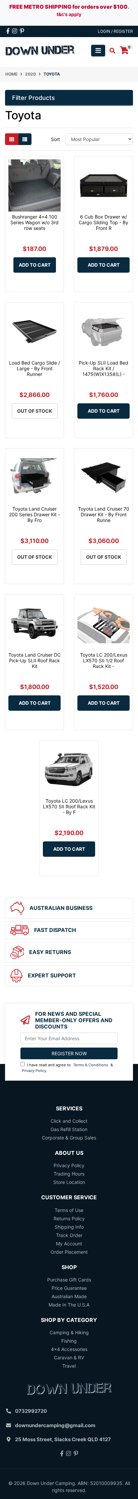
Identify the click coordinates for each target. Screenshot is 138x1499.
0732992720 (31, 1411)
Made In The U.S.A (69, 1305)
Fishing (69, 1341)
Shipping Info (69, 1227)
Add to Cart (35, 265)
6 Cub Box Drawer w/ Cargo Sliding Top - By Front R (103, 222)
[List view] (24, 139)
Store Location (69, 1182)
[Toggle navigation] (98, 50)
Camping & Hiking (69, 1332)
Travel (69, 1366)
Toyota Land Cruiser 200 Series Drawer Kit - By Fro (34, 514)
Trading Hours (69, 1174)
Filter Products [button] (33, 97)
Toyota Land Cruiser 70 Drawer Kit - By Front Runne (103, 514)
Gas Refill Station (69, 1129)
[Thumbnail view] (11, 139)
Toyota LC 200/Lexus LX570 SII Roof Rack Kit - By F (69, 806)
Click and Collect (69, 1121)
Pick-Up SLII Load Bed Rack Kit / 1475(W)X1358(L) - (103, 368)
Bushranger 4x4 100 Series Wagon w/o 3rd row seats (34, 222)
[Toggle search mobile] (110, 50)
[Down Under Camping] (40, 50)
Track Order (69, 1235)
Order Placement (69, 1252)
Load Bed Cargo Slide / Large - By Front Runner (34, 368)
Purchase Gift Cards (69, 1279)
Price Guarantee (69, 1288)
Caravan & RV (69, 1357)
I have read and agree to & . (67, 1068)
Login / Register (115, 31)
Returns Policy (69, 1218)
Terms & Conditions (90, 1065)
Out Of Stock (34, 411)
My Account (69, 1243)
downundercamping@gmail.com (55, 1425)
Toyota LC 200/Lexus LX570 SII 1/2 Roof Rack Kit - (103, 660)
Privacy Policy (34, 1070)
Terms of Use (69, 1210)
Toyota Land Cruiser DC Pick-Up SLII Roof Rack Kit (34, 660)
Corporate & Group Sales (69, 1137)
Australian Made (69, 1296)
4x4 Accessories (69, 1349)
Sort (55, 139)
